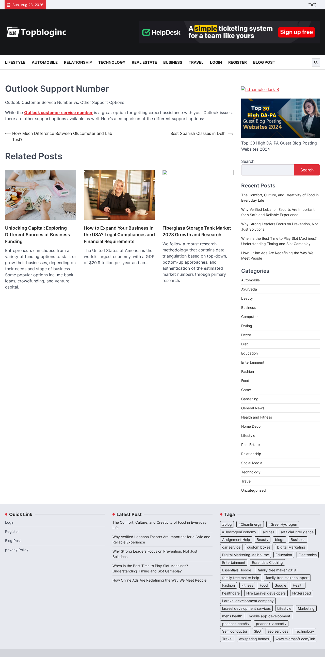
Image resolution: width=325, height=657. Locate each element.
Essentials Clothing (267, 562)
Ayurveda (249, 289)
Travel (196, 62)
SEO (257, 631)
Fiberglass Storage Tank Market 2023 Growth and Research (196, 231)
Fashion (247, 371)
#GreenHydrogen (282, 524)
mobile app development (269, 616)
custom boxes (258, 547)
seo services (278, 631)
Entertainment (252, 362)
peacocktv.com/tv (271, 623)
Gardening (249, 399)
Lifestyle (15, 62)
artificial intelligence (297, 532)
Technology (111, 62)
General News (252, 408)
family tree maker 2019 (277, 570)
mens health (232, 616)
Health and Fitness (256, 417)
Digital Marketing (291, 547)
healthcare (231, 593)
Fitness (247, 585)
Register (237, 62)
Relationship (78, 62)
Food (245, 380)
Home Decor (251, 426)
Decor (246, 335)
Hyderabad (301, 593)
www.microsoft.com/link (295, 639)
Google (280, 585)
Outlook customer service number (58, 112)
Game (246, 390)
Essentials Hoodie (236, 570)
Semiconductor (234, 631)
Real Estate (144, 62)
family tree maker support (287, 577)
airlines (268, 532)
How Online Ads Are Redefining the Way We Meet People (159, 580)
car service (231, 547)
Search (247, 161)
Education (249, 353)
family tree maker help (240, 577)
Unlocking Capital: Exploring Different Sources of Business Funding (37, 234)
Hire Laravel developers (266, 593)
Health (298, 585)
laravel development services (246, 608)
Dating (246, 326)
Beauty (262, 539)
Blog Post (264, 62)
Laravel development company (248, 601)
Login (216, 62)
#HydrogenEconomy (239, 532)
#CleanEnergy (250, 524)
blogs (279, 539)
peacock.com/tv (235, 623)
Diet (244, 344)
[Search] (316, 62)
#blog (227, 524)
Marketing (306, 608)
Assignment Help (236, 539)
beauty (247, 298)
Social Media (251, 463)
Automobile (45, 62)
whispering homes (254, 639)
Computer (249, 316)
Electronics (308, 555)
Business (172, 62)
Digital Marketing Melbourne (245, 555)
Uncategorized (253, 490)
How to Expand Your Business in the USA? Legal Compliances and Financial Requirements (119, 234)
